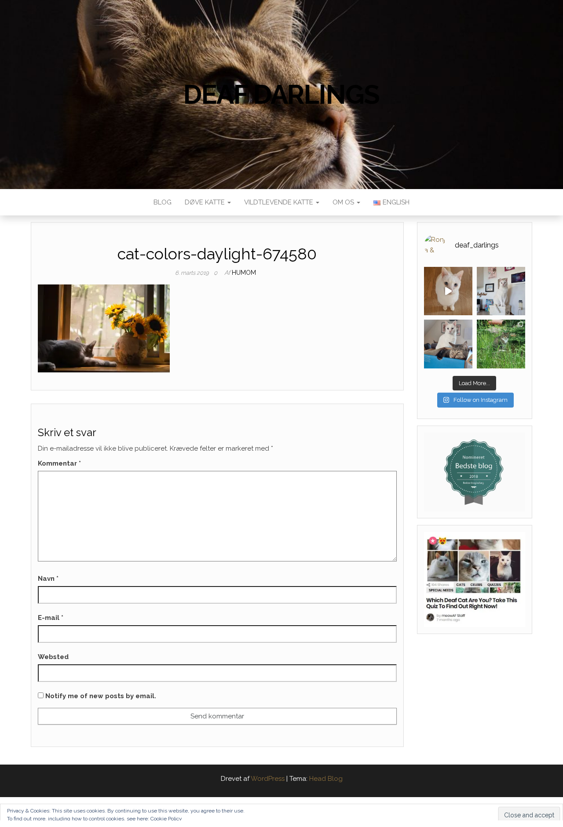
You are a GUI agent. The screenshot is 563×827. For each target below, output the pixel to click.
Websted (53, 657)
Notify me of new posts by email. (100, 696)
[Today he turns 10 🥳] (501, 291)
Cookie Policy (166, 819)
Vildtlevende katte (279, 202)
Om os (344, 202)
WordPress (268, 779)
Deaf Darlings (281, 94)
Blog (163, 202)
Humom (244, 272)
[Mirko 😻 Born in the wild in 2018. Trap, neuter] (501, 344)
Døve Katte (206, 202)
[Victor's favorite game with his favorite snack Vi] (448, 291)
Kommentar (59, 463)
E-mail (50, 618)
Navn (48, 579)
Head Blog (326, 779)
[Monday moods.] (448, 344)
